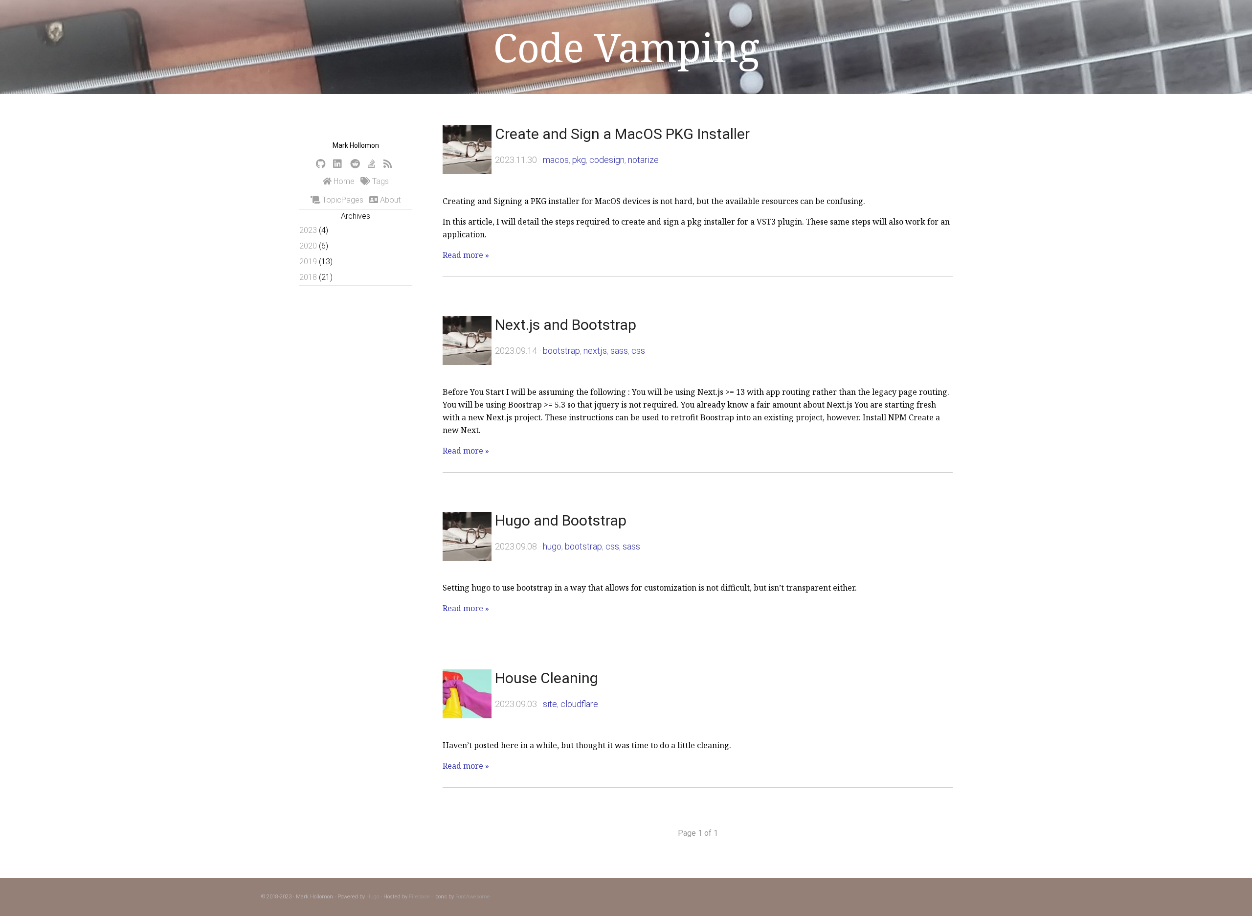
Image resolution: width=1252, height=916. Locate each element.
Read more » (466, 255)
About (389, 200)
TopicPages (341, 200)
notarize (643, 160)
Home (343, 181)
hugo (552, 546)
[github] (320, 164)
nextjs (595, 350)
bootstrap (561, 350)
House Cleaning (546, 678)
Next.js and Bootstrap (565, 324)
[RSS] (388, 164)
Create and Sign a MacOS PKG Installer (622, 133)
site (550, 704)
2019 (308, 261)
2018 (308, 277)
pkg (579, 160)
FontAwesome (472, 896)
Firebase (419, 896)
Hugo (372, 896)
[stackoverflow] (371, 164)
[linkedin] (337, 164)
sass (619, 350)
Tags (379, 181)
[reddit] (355, 164)
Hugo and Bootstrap (560, 520)
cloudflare (579, 704)
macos (556, 160)
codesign (607, 160)
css (638, 350)
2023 (308, 230)
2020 (308, 246)
